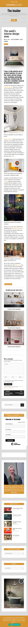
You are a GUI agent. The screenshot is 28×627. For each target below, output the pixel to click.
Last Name (8, 434)
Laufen (6, 181)
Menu (14, 20)
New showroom (16, 535)
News (6, 44)
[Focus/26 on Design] (8, 517)
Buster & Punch (8, 139)
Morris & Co (18, 265)
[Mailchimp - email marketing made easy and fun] (15, 445)
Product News (8, 284)
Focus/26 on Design (17, 515)
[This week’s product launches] (8, 524)
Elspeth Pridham (15, 39)
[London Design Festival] (8, 510)
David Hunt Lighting (17, 228)
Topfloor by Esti (8, 87)
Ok (10, 624)
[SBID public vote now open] (8, 530)
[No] (26, 621)
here (12, 156)
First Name (8, 429)
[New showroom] (8, 537)
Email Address (9, 424)
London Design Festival (18, 508)
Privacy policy (16, 624)
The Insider (14, 10)
